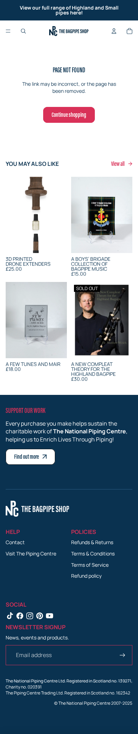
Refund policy (86, 575)
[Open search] (23, 31)
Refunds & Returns (92, 542)
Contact (15, 542)
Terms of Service (90, 564)
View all (118, 164)
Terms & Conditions (93, 553)
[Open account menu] (114, 31)
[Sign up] (122, 655)
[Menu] (8, 31)
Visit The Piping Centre (31, 553)
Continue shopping (69, 115)
